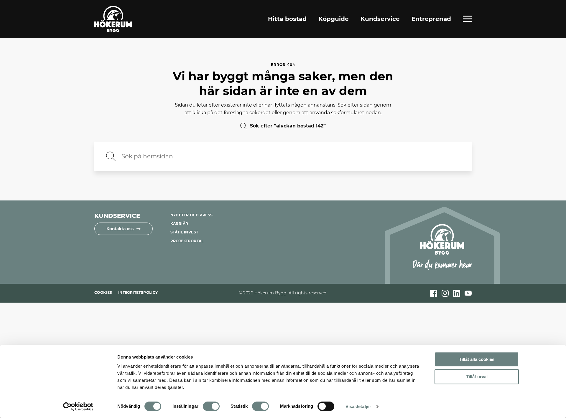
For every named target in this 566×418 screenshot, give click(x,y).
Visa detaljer (358, 406)
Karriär (179, 223)
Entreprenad (431, 18)
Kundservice (380, 18)
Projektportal (187, 241)
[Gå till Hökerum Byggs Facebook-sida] (433, 293)
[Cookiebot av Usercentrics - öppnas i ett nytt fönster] (78, 406)
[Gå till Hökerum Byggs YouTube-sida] (468, 293)
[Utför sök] (111, 156)
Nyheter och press (191, 215)
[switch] (211, 406)
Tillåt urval (477, 376)
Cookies (103, 292)
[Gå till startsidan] (113, 19)
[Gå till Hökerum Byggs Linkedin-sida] (456, 293)
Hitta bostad (287, 18)
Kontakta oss (120, 228)
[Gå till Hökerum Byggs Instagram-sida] (445, 293)
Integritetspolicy (138, 292)
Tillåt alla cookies (476, 359)
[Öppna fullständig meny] (467, 18)
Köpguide (333, 18)
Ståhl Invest (184, 232)
